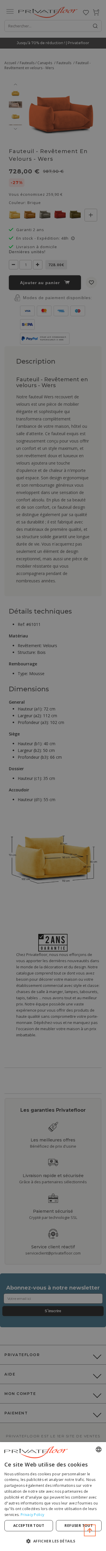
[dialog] (53, 1496)
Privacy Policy (32, 1514)
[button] (53, 1540)
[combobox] (99, 1449)
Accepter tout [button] (28, 1525)
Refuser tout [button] (78, 1525)
